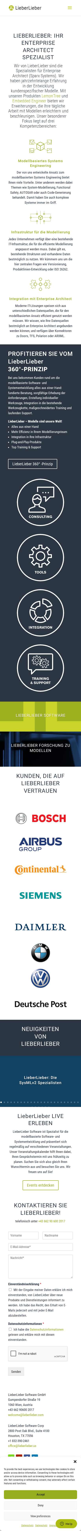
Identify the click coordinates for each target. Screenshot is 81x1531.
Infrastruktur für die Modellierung (40, 232)
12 (38, 1102)
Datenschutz (27, 1525)
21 (68, 1102)
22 (71, 1102)
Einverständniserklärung (24, 1284)
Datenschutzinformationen (26, 1324)
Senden (16, 1372)
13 (41, 1102)
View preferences (40, 1516)
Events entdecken (40, 1185)
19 (61, 1102)
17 (54, 1102)
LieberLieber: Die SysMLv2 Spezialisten (40, 1080)
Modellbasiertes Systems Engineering (40, 163)
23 (74, 1102)
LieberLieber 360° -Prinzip (32, 464)
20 (64, 1102)
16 (51, 1102)
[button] (75, 1462)
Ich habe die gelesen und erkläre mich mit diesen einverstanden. (36, 1335)
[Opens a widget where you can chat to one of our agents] (66, 1524)
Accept (41, 1494)
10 (31, 1102)
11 (34, 1102)
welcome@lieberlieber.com (26, 1415)
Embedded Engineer (29, 100)
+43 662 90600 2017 (21, 1410)
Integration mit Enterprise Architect (40, 299)
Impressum (54, 1525)
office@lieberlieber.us (22, 1446)
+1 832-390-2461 (18, 1441)
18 (58, 1102)
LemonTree (51, 95)
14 (44, 1102)
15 (48, 1102)
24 (78, 1102)
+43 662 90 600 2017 (52, 1221)
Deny (40, 1505)
